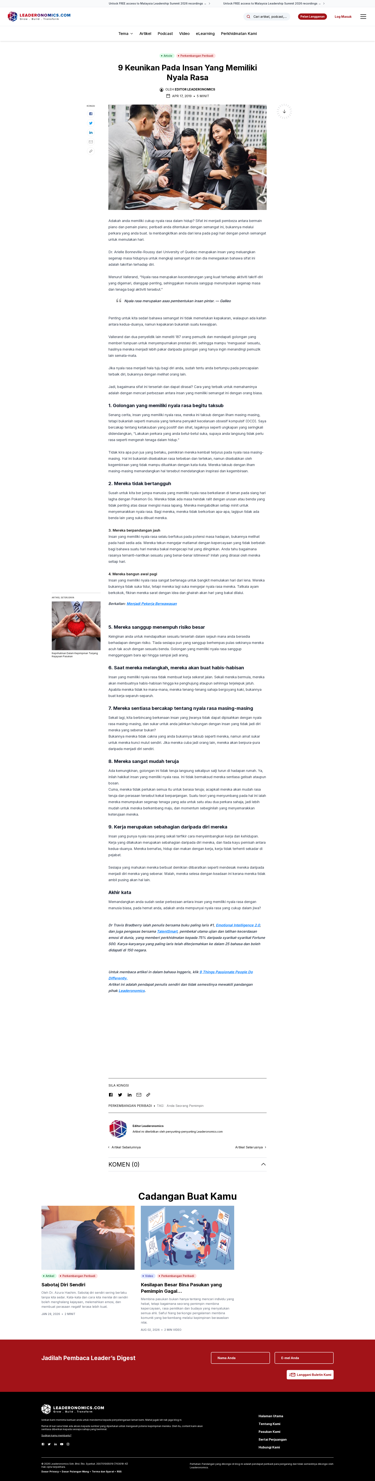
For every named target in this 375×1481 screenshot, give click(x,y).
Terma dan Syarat (103, 1471)
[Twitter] (49, 1444)
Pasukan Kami (269, 1432)
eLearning (205, 33)
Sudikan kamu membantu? (56, 1435)
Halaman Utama (271, 1416)
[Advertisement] (187, 1035)
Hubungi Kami (269, 1447)
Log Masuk (343, 17)
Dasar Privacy (50, 1471)
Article (168, 55)
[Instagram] (68, 1444)
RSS (119, 1471)
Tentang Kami (269, 1424)
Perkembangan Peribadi (196, 55)
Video (184, 33)
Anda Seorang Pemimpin (185, 1106)
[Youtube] (61, 1444)
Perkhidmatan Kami (239, 33)
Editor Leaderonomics (195, 89)
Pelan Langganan (312, 16)
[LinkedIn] (55, 1444)
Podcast (165, 33)
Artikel (145, 33)
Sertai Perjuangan (273, 1439)
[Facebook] (43, 1444)
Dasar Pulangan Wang (75, 1471)
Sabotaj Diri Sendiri (63, 1284)
